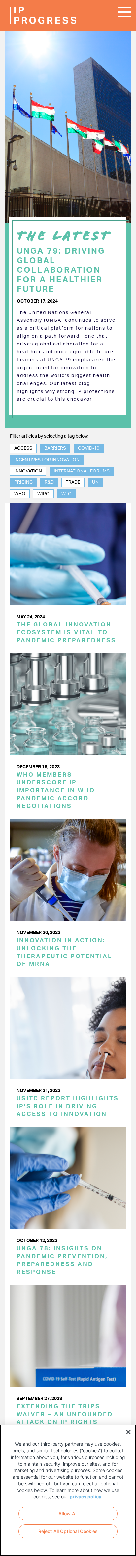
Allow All (67, 1513)
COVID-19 (88, 448)
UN (95, 482)
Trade (73, 482)
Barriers (55, 448)
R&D (49, 482)
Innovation (28, 471)
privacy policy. (86, 1496)
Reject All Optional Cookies (68, 1531)
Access (23, 448)
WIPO (43, 494)
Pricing (23, 482)
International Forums (82, 471)
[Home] (29, 15)
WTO (66, 494)
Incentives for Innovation (47, 460)
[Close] (126, 1431)
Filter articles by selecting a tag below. (49, 436)
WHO (19, 494)
